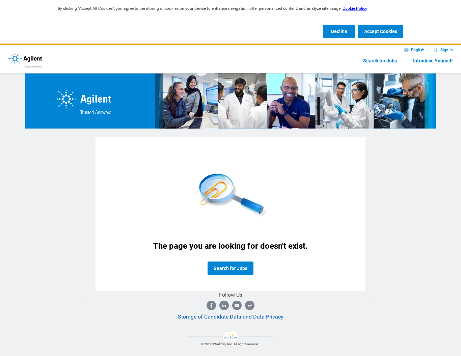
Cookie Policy (355, 8)
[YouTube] (237, 305)
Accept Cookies (380, 31)
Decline (339, 31)
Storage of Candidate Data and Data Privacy (230, 316)
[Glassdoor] (249, 305)
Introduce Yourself (433, 60)
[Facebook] (211, 305)
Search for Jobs (380, 60)
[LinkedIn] (224, 305)
